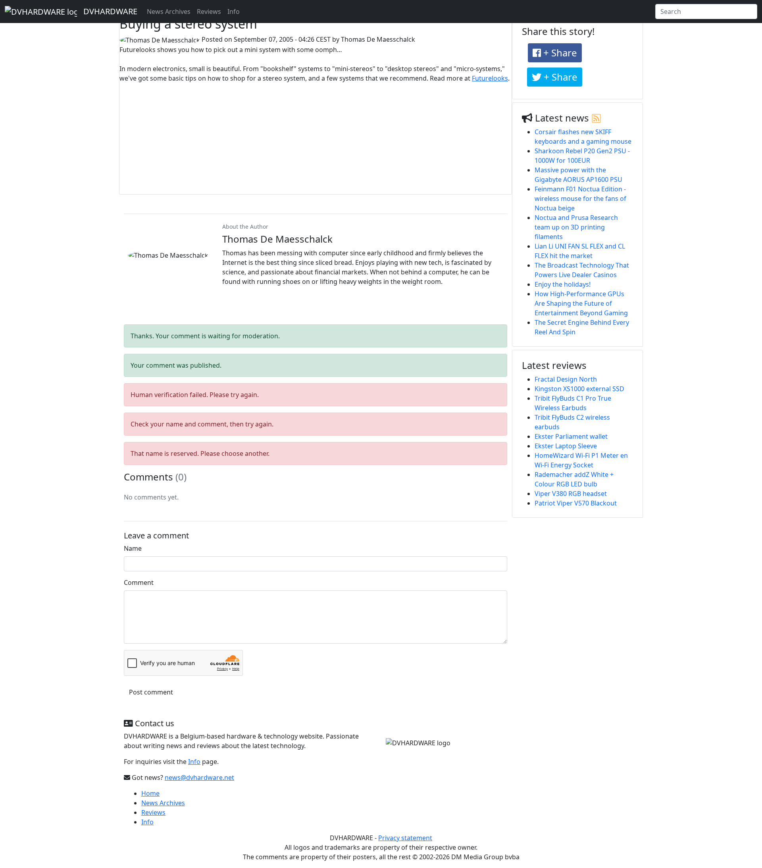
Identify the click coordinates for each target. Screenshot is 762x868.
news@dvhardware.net (199, 777)
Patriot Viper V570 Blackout (576, 503)
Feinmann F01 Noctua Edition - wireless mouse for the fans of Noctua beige (580, 198)
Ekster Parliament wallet (571, 436)
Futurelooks (490, 78)
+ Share (559, 52)
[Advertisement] (315, 138)
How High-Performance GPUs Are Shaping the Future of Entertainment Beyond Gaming (581, 303)
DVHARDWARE (110, 11)
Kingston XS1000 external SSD (579, 388)
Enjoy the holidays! (563, 284)
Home (150, 793)
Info (233, 11)
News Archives (168, 11)
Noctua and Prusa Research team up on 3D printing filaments (576, 227)
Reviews (209, 11)
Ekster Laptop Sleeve (566, 446)
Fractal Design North (566, 379)
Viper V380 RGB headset (571, 493)
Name (133, 548)
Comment (139, 582)
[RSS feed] (596, 117)
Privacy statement (405, 837)
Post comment (151, 692)
